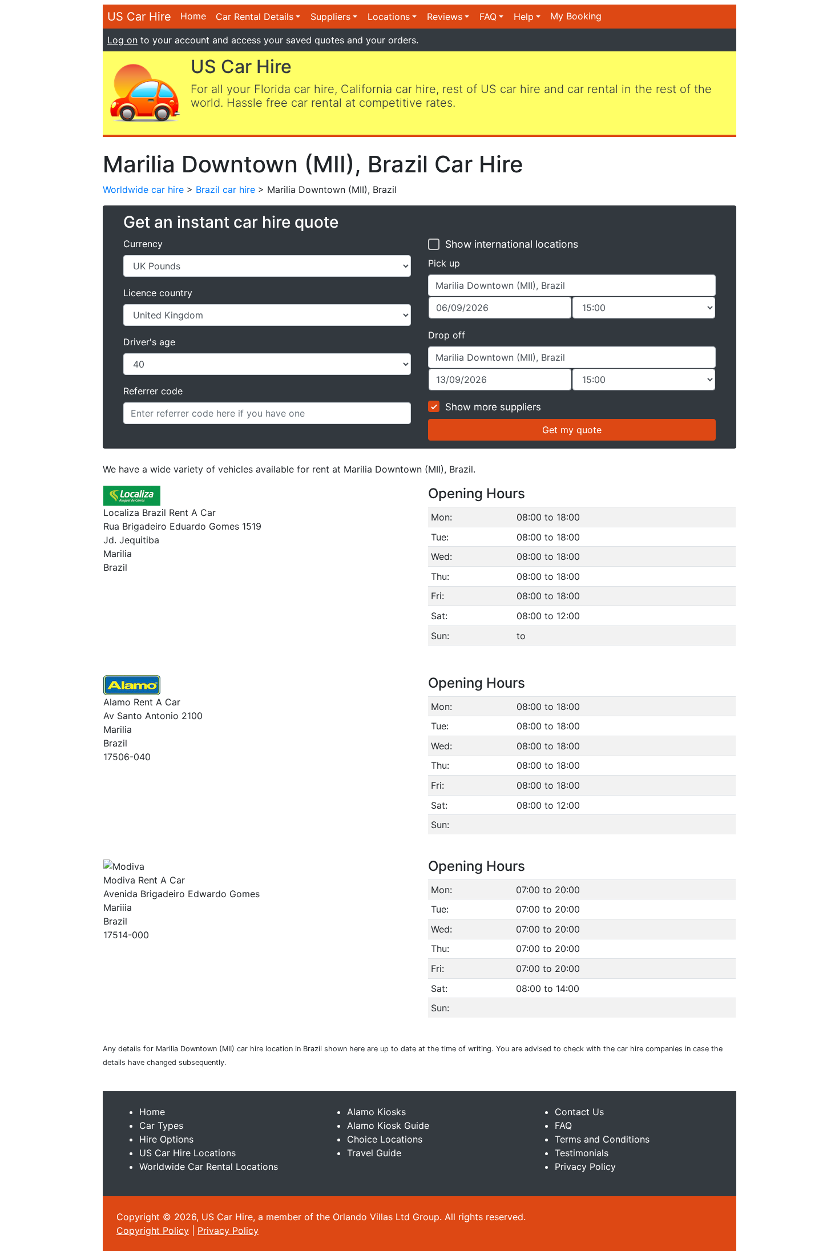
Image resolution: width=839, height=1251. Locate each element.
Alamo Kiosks (376, 1111)
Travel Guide (374, 1153)
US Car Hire (139, 16)
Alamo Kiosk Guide (388, 1125)
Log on (122, 40)
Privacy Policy (585, 1166)
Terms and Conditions (602, 1139)
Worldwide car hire (143, 189)
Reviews (444, 16)
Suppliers (330, 16)
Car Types (161, 1125)
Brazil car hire (225, 189)
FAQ (488, 16)
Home (193, 16)
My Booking (576, 16)
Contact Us (579, 1111)
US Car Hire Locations (187, 1153)
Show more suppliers (493, 407)
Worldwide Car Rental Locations (208, 1166)
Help (524, 16)
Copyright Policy (152, 1230)
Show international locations (511, 244)
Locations (389, 16)
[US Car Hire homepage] (144, 92)
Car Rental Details (254, 16)
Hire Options (166, 1139)
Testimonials (581, 1153)
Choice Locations (384, 1139)
